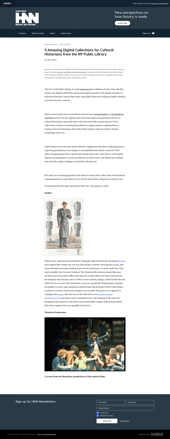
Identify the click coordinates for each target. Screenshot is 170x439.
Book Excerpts (38, 33)
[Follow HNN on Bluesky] (153, 33)
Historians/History (51, 44)
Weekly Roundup (106, 416)
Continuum (104, 413)
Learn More (124, 421)
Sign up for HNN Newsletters (46, 434)
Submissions (66, 33)
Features (22, 33)
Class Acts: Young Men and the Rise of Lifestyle (71, 72)
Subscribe (122, 23)
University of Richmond (159, 3)
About (52, 33)
